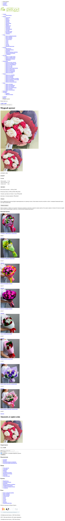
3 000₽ (5, 103)
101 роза (7, 45)
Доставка (5, 2)
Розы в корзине (9, 38)
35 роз (7, 42)
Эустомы (8, 30)
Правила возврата (4, 205)
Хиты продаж (9, 15)
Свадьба (5, 471)
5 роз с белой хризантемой (6, 333)
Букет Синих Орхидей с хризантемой (9, 384)
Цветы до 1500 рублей (10, 56)
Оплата (4, 3)
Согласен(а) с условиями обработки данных (11, 453)
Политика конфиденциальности (10, 463)
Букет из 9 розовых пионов (6, 283)
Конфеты (8, 93)
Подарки (5, 92)
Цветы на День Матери (11, 64)
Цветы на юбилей (9, 76)
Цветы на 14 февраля (10, 71)
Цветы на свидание (10, 80)
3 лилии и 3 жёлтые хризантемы (8, 258)
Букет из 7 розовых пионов (6, 308)
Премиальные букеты (10, 58)
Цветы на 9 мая (9, 66)
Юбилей (5, 470)
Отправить (3, 454)
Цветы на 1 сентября (10, 74)
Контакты (5, 5)
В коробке (8, 50)
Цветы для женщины (10, 85)
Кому (4, 83)
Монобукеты (8, 48)
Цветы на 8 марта (9, 72)
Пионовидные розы (10, 46)
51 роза (7, 44)
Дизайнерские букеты (10, 53)
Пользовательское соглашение (9, 461)
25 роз (7, 41)
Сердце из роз (9, 39)
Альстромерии (9, 29)
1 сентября (5, 469)
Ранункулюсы (9, 32)
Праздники (5, 61)
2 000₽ (2, 103)
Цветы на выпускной (10, 70)
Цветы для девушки (10, 86)
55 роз (4, 500)
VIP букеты (8, 60)
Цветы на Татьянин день (11, 63)
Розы (4, 34)
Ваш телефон (3, 451)
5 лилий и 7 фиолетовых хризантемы (9, 233)
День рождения (6, 476)
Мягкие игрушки (9, 94)
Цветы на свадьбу (9, 77)
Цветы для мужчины (10, 89)
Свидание (5, 474)
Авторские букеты (10, 49)
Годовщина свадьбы (7, 472)
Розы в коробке (9, 37)
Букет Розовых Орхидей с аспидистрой (9, 409)
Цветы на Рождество (10, 69)
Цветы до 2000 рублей (10, 57)
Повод (4, 73)
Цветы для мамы (9, 84)
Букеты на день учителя (11, 62)
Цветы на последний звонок (12, 68)
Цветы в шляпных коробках (12, 52)
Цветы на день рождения (11, 81)
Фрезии (7, 24)
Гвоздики (8, 19)
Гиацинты (8, 27)
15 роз (7, 40)
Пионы (7, 18)
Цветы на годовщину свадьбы (12, 78)
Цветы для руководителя (11, 87)
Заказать (2, 238)
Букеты (4, 47)
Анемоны (8, 33)
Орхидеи (7, 22)
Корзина (5, 460)
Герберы (7, 21)
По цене (5, 55)
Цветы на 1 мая (9, 65)
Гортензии (8, 26)
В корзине (5, 91)
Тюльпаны (8, 17)
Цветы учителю (9, 88)
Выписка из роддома (7, 473)
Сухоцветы (8, 54)
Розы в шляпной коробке (11, 36)
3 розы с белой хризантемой (7, 358)
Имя (1, 450)
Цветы (4, 16)
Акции (4, 14)
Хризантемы (8, 23)
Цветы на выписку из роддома (12, 79)
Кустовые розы (9, 31)
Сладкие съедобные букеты (9, 486)
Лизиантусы (8, 25)
